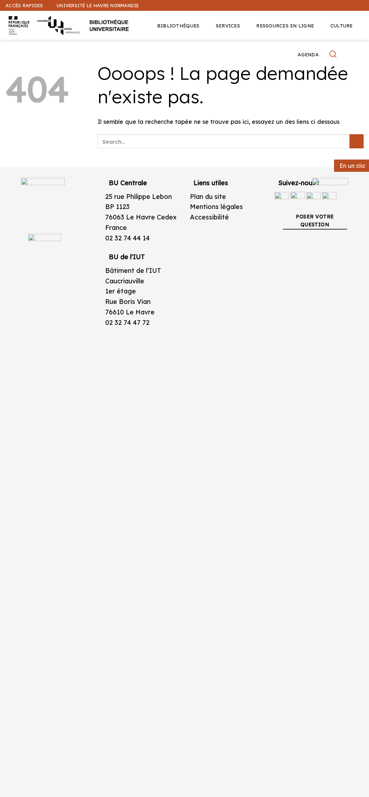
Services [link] (228, 26)
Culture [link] (341, 26)
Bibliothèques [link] (178, 26)
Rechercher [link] (333, 54)
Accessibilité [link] (209, 217)
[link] (359, 56)
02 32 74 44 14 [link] (127, 238)
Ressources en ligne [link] (285, 26)
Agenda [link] (308, 54)
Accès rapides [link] (24, 5)
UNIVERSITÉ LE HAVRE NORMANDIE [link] (98, 5)
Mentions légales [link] (216, 206)
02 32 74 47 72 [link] (127, 322)
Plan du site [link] (208, 196)
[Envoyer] (357, 141)
